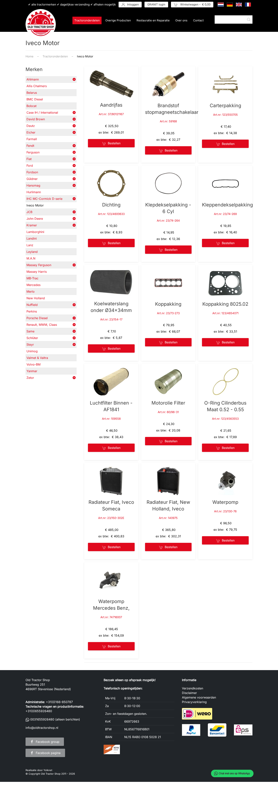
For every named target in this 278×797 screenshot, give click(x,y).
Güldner (32, 179)
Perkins (31, 311)
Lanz (29, 245)
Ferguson (33, 152)
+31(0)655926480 (39, 711)
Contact (198, 20)
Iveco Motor (35, 205)
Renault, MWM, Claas (41, 325)
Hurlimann (33, 192)
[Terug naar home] (41, 24)
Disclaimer (189, 693)
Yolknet (47, 770)
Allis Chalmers (36, 86)
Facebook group (47, 742)
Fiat (29, 159)
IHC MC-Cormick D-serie (44, 199)
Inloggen (133, 4)
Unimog (32, 351)
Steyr (30, 344)
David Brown (35, 119)
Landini (31, 238)
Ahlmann (32, 79)
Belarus (31, 93)
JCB (29, 212)
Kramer (31, 225)
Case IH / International (42, 112)
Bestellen (114, 143)
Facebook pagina (48, 753)
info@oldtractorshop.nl (42, 728)
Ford (29, 165)
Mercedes (33, 285)
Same (30, 331)
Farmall (31, 139)
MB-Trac (32, 278)
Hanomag (33, 185)
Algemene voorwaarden (199, 697)
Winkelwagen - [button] (194, 4)
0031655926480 (42, 719)
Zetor (30, 378)
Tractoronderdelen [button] (87, 20)
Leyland (32, 252)
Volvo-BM (33, 364)
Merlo (30, 291)
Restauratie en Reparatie (153, 20)
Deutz (30, 126)
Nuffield (32, 305)
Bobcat (31, 106)
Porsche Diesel (37, 318)
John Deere (34, 218)
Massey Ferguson (38, 265)
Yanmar (31, 371)
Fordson (32, 172)
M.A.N (30, 258)
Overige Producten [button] (118, 20)
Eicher (30, 132)
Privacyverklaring (194, 702)
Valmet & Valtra (37, 358)
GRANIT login (156, 4)
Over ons (181, 20)
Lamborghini (35, 232)
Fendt (30, 146)
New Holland (35, 298)
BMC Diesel (34, 99)
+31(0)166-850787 (59, 702)
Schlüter (32, 338)
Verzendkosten (192, 688)
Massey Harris (36, 271)
